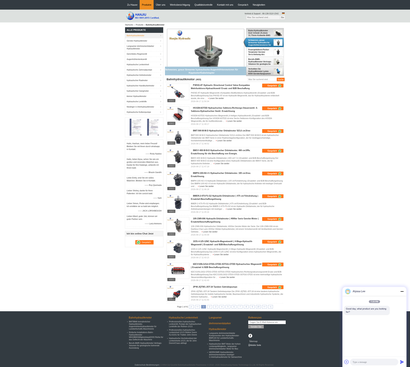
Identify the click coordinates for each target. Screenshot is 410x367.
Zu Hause (132, 4)
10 (258, 307)
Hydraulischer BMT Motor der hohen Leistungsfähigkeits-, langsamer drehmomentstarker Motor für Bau (225, 346)
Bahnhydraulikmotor (135, 35)
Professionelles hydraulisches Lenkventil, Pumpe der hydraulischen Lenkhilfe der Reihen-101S (185, 324)
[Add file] (346, 361)
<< (197, 307)
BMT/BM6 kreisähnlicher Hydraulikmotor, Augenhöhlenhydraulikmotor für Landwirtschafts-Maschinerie (142, 325)
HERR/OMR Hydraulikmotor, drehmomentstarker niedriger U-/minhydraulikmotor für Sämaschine (225, 354)
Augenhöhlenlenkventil (137, 59)
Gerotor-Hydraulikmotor (137, 41)
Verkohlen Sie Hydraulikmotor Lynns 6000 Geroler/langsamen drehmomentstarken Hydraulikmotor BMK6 (259, 71)
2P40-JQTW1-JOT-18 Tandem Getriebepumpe (215, 287)
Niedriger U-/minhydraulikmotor (140, 107)
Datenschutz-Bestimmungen (147, 365)
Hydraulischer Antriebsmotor (139, 75)
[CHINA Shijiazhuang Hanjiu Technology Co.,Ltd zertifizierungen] (135, 127)
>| (270, 307)
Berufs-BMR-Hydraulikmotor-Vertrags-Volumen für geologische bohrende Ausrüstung (260, 61)
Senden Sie (256, 327)
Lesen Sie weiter (216, 98)
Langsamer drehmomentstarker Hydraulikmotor (140, 47)
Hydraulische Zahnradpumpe (139, 70)
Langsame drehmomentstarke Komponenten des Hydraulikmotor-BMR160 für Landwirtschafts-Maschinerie (224, 337)
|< (191, 307)
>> (264, 307)
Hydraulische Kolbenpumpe (139, 112)
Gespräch (243, 5)
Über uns (160, 4)
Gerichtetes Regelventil (137, 54)
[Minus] (402, 291)
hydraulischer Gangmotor (138, 91)
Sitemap (253, 341)
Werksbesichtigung (180, 4)
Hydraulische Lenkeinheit (138, 64)
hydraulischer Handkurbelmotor (140, 86)
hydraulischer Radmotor (137, 80)
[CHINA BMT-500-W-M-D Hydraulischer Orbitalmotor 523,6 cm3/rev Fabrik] (178, 137)
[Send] (402, 361)
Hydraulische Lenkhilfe (137, 101)
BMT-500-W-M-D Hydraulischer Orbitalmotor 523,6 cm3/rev (221, 130)
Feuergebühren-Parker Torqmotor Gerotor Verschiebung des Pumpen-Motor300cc (258, 52)
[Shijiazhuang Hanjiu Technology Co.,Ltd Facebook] (250, 336)
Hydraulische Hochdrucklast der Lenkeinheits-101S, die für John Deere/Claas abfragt (183, 340)
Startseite (129, 25)
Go (282, 17)
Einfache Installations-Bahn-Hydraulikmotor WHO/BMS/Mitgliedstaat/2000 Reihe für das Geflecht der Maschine (146, 336)
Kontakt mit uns (225, 4)
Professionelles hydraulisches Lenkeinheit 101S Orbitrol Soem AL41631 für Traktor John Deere (183, 332)
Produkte (146, 4)
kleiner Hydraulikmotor (136, 96)
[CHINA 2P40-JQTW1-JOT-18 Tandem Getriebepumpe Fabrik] (178, 293)
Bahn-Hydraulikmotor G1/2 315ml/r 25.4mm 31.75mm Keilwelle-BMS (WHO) (259, 33)
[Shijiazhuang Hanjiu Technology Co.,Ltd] (142, 16)
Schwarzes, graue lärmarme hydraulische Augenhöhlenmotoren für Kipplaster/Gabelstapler (259, 42)
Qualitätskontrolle (203, 4)
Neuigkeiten (259, 4)
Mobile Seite (255, 345)
